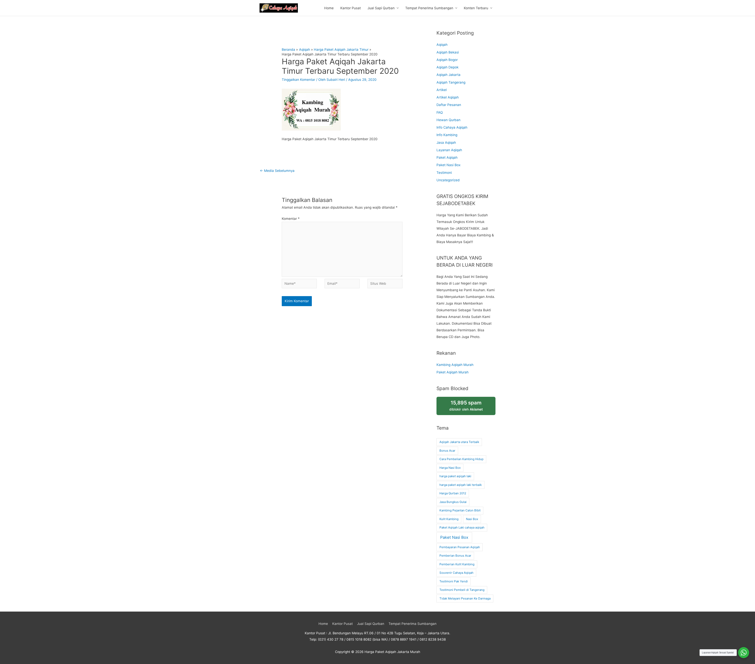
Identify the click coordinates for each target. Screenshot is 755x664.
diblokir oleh (466, 406)
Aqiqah (441, 45)
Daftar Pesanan (448, 105)
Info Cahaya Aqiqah (451, 127)
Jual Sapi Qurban (381, 8)
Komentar (291, 219)
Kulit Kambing (449, 519)
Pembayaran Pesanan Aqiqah (459, 547)
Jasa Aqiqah (446, 143)
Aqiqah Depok (447, 67)
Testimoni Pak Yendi (453, 581)
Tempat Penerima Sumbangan (429, 8)
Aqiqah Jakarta (448, 75)
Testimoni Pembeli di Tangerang (461, 590)
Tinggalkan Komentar (298, 80)
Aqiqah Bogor (447, 60)
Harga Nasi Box (450, 468)
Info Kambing (446, 135)
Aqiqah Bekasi (447, 52)
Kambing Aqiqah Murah (454, 365)
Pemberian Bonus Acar (455, 555)
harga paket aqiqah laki (455, 476)
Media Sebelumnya (277, 171)
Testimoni (444, 173)
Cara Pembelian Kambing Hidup (461, 459)
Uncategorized (448, 180)
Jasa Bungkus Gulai (453, 502)
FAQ (439, 112)
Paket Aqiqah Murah (452, 372)
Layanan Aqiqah (449, 150)
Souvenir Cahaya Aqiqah (456, 573)
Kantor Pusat (350, 8)
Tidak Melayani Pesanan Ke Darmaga (465, 598)
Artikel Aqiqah (447, 97)
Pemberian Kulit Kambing (456, 564)
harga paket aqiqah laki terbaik (460, 485)
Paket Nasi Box (448, 165)
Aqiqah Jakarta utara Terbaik (459, 442)
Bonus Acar (447, 450)
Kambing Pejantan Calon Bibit (460, 510)
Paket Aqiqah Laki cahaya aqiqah (461, 527)
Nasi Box (472, 519)
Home (329, 8)
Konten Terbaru (476, 8)
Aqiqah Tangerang (450, 82)
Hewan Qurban (448, 120)
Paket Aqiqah (447, 157)
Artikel (441, 90)
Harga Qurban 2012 (452, 493)
